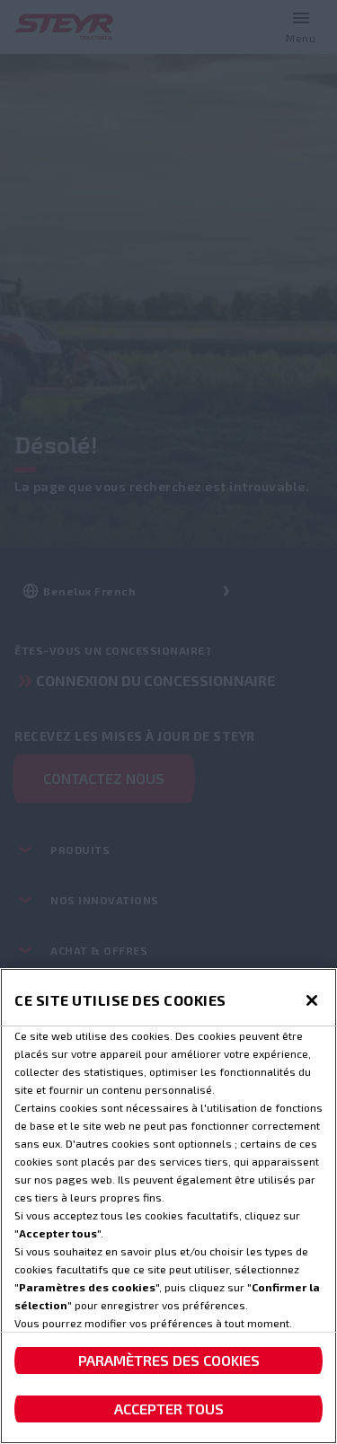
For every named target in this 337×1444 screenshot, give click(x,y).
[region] (168, 1206)
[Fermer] (312, 1000)
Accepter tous (169, 1408)
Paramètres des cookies (169, 1360)
